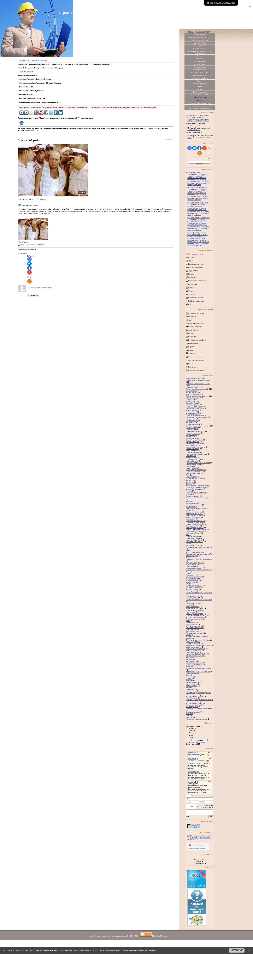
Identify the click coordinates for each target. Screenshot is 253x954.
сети (187, 715)
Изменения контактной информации (199, 498)
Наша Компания (192, 673)
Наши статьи (190, 412)
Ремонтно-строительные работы (198, 384)
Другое (190, 260)
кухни (188, 621)
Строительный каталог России (197, 615)
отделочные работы (193, 378)
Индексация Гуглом (193, 533)
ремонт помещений (193, 517)
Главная (21, 60)
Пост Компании (191, 698)
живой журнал (191, 691)
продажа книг (191, 659)
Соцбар (188, 573)
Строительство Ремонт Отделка (198, 640)
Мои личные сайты (193, 580)
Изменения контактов (194, 512)
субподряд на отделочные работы (198, 668)
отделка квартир (192, 413)
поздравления (191, 419)
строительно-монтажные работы (198, 380)
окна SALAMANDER (193, 598)
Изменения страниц (193, 603)
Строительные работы (194, 406)
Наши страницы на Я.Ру (195, 528)
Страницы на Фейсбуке (194, 522)
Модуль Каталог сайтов (194, 696)
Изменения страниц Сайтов (196, 531)
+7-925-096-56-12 (193, 130)
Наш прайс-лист (192, 461)
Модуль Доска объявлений (196, 617)
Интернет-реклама (193, 578)
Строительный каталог (194, 628)
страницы (189, 466)
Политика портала (192, 596)
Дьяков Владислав (193, 682)
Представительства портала (196, 487)
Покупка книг (190, 575)
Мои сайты (190, 399)
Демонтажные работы (194, 464)
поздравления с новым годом (197, 485)
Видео (27, 60)
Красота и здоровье (195, 267)
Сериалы (191, 287)
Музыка (191, 274)
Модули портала (192, 420)
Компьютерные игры (196, 264)
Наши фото (190, 689)
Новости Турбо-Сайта (194, 540)
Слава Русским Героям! (195, 440)
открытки (189, 436)
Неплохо (192, 733)
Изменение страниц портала (196, 719)
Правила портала (192, 642)
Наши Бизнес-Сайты (193, 650)
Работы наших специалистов (196, 396)
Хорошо (192, 730)
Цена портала (191, 456)
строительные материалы (195, 447)
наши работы (191, 519)
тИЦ (187, 584)
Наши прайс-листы (193, 538)
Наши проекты (191, 591)
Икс (187, 535)
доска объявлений (192, 631)
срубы (188, 635)
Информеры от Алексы (194, 515)
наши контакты (191, 503)
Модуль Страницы (192, 442)
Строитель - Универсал (194, 542)
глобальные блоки (192, 449)
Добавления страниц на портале (198, 426)
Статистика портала (193, 459)
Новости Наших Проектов (195, 649)
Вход (208, 32)
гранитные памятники (194, 577)
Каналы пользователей (196, 370)
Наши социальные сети (194, 431)
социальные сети (192, 438)
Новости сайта (191, 429)
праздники (189, 422)
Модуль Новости (192, 589)
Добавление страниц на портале (198, 463)
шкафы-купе (190, 582)
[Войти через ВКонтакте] (29, 263)
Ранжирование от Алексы (195, 470)
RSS (250, 6)
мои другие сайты (192, 398)
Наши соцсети (191, 477)
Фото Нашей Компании (194, 552)
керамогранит (191, 622)
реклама (189, 605)
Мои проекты (190, 401)
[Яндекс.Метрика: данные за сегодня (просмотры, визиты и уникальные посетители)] (159, 936)
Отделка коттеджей (193, 473)
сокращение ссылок (193, 652)
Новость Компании (193, 536)
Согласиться (236, 950)
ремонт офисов (191, 686)
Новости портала (192, 405)
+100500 (189, 678)
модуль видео (191, 564)
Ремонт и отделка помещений (197, 389)
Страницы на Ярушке (194, 505)
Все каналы (192, 367)
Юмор (190, 304)
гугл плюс (189, 717)
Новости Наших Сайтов (195, 610)
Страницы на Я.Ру (192, 526)
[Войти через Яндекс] (29, 272)
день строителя (191, 445)
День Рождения (191, 624)
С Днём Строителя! (193, 643)
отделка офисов (192, 684)
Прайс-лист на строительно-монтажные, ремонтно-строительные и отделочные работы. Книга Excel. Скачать (198, 118)
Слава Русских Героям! (194, 614)
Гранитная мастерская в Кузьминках (199, 700)
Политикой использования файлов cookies (139, 950)
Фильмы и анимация (39, 60)
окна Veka (189, 714)
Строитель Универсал (194, 664)
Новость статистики (193, 433)
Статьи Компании (192, 424)
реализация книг (192, 707)
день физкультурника (194, 626)
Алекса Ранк (190, 480)
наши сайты (190, 506)
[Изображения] (33, 229)
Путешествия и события (197, 281)
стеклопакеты (191, 566)
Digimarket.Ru (191, 403)
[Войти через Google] (29, 277)
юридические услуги (193, 647)
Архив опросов (201, 742)
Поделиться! (190, 612)
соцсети (189, 491)
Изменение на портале (194, 443)
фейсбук (189, 484)
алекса (188, 501)
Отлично (192, 728)
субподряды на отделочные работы (199, 547)
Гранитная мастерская (194, 619)
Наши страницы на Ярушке (196, 529)
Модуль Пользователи (194, 489)
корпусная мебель (193, 629)
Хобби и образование (196, 301)
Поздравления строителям (196, 492)
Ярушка (189, 494)
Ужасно (192, 737)
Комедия (43, 199)
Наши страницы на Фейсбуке (196, 524)
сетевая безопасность (194, 568)
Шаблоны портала (192, 545)
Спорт (190, 291)
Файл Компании (191, 457)
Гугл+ (188, 543)
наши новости (191, 392)
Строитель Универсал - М (195, 521)
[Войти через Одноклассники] (29, 281)
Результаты (190, 742)
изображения (190, 680)
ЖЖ (187, 557)
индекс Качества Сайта (194, 608)
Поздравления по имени (195, 633)
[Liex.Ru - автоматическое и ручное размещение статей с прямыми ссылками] (196, 925)
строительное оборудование (196, 454)
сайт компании (191, 661)
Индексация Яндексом (194, 563)
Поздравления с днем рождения (198, 554)
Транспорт (192, 294)
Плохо (191, 735)
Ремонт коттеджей (192, 496)
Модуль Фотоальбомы (194, 585)
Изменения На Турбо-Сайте (196, 654)
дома (188, 550)
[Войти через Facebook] (29, 268)
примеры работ (191, 391)
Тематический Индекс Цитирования (199, 708)
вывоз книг (190, 677)
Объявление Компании (194, 663)
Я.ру (187, 475)
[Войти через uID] (29, 259)
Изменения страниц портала (196, 417)
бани (187, 675)
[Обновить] (212, 795)
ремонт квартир (192, 410)
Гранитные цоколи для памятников (199, 559)
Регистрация (200, 32)
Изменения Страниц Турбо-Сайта (198, 671)
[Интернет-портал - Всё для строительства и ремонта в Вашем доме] (193, 828)
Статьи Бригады (192, 428)
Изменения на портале (194, 408)
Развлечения (193, 284)
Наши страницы (192, 468)
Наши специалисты (193, 387)
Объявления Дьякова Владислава (198, 693)
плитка (188, 687)
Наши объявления (192, 607)
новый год (189, 482)
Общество (192, 277)
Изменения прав (192, 556)
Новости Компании (193, 452)
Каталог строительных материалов (199, 592)
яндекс (188, 666)
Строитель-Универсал (194, 471)
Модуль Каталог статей (194, 478)
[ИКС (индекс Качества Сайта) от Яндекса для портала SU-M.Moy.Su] (200, 839)
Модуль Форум (191, 435)
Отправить (33, 295)
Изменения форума (193, 705)
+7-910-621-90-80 (193, 125)
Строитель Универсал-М (195, 415)
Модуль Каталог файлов (195, 703)
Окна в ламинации (193, 712)
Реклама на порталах (194, 587)
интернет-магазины (193, 394)
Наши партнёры (192, 450)
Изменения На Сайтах (194, 514)
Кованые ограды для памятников (198, 645)
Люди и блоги (193, 271)
